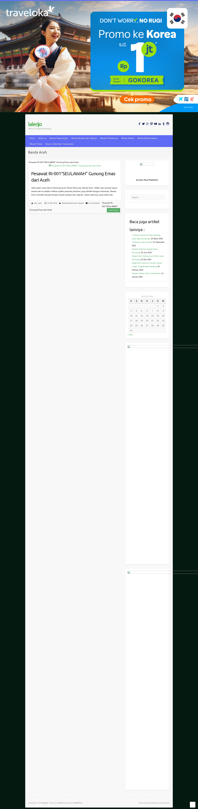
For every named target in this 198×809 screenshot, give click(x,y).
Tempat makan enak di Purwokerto (146, 273)
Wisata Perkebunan (109, 138)
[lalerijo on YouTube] (156, 124)
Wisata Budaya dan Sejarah (84, 138)
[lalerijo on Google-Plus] (147, 124)
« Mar (130, 335)
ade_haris (38, 203)
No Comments (94, 203)
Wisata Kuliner (127, 138)
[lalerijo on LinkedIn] (160, 124)
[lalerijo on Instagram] (168, 124)
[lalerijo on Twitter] (143, 124)
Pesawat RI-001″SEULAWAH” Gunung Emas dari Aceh (73, 177)
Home (32, 138)
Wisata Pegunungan (59, 138)
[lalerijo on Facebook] (139, 124)
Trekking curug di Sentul (142, 242)
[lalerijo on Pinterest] (152, 124)
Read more (113, 210)
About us (42, 138)
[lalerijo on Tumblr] (164, 124)
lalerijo (35, 124)
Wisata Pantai (36, 144)
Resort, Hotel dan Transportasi (59, 144)
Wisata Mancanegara (147, 138)
